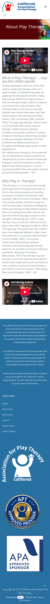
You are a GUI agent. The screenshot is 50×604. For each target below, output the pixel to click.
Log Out (5, 420)
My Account (7, 414)
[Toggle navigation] (5, 15)
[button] (44, 585)
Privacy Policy (8, 425)
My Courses (7, 409)
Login (5, 403)
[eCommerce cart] (45, 6)
